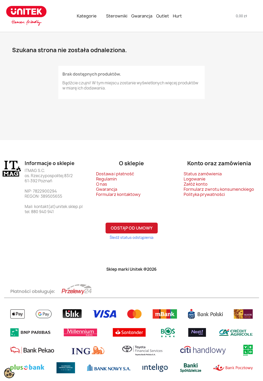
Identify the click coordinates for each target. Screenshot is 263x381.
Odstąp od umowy (132, 228)
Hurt (177, 16)
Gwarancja (141, 16)
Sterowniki (116, 16)
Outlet (162, 16)
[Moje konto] (254, 16)
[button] (217, 16)
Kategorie (87, 16)
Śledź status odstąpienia (131, 237)
